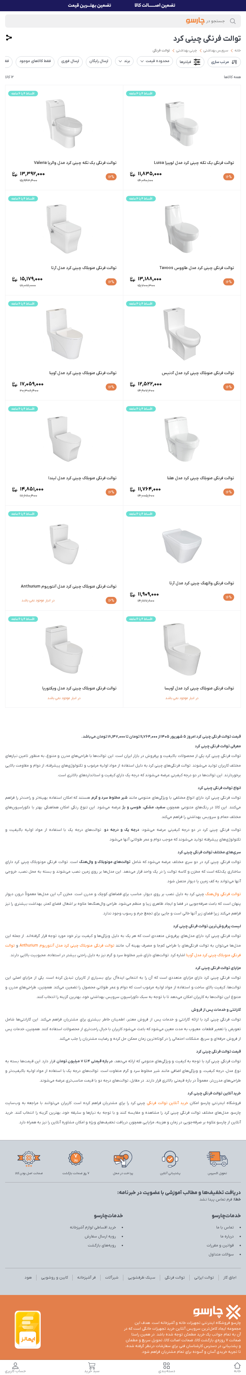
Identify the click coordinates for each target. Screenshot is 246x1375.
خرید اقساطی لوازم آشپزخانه (93, 1227)
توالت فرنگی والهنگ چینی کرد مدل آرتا (201, 583)
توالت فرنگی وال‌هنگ (223, 894)
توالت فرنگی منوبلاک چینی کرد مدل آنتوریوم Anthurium (69, 586)
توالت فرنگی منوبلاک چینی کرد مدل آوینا (83, 373)
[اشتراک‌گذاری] (9, 37)
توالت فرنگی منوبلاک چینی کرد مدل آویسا (199, 688)
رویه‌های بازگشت (102, 1245)
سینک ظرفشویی (141, 1277)
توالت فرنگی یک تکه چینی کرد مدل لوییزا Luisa (194, 163)
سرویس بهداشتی (215, 50)
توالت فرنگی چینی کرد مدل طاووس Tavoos (196, 268)
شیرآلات (112, 1277)
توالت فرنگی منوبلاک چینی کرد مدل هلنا (200, 478)
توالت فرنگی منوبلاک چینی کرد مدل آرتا (84, 268)
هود (28, 1277)
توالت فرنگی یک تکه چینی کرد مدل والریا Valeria (75, 163)
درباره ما (227, 1236)
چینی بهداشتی (186, 50)
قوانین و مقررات (220, 1245)
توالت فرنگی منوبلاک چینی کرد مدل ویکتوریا (79, 688)
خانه (237, 50)
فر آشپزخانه (86, 1277)
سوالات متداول (221, 1254)
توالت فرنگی (161, 50)
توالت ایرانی (204, 1277)
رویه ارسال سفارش (100, 1236)
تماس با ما (225, 1227)
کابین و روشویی (54, 1277)
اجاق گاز (229, 1277)
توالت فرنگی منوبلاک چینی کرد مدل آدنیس (198, 373)
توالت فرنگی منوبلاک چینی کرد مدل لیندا (82, 478)
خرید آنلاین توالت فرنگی (167, 1103)
